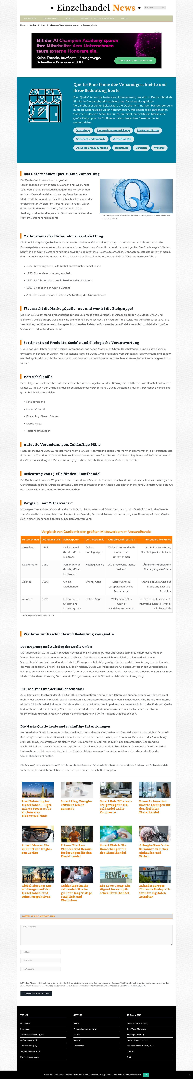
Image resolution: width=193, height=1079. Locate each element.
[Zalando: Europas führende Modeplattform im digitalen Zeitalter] (155, 874)
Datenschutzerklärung (133, 986)
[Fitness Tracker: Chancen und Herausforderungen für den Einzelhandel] (77, 834)
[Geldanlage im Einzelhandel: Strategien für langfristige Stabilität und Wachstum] (77, 874)
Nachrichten (50, 18)
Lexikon (69, 18)
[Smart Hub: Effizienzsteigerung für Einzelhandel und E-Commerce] (116, 790)
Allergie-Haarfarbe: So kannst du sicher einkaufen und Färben (154, 850)
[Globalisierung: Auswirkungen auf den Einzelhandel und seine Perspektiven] (38, 874)
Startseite (30, 18)
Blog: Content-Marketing (137, 1023)
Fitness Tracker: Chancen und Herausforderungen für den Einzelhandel (77, 850)
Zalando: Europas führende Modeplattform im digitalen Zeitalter (154, 891)
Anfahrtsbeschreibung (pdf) (32, 1034)
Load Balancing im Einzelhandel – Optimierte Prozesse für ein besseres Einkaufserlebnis (37, 808)
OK (146, 1075)
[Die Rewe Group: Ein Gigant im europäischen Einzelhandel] (116, 874)
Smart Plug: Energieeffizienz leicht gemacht (76, 804)
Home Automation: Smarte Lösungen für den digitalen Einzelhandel (155, 806)
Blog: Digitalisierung (135, 1034)
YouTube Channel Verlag (137, 1040)
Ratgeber (77, 1040)
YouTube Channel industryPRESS (141, 1046)
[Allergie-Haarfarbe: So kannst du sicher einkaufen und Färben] (155, 834)
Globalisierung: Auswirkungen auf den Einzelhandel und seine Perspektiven (37, 891)
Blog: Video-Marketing (136, 1029)
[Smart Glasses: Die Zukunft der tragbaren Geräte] (38, 834)
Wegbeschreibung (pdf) (30, 1051)
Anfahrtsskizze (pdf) (28, 1040)
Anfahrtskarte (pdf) (28, 1046)
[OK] (189, 1074)
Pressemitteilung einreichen (97, 18)
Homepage (25, 1023)
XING (129, 1057)
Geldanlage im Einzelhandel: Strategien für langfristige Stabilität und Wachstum (76, 893)
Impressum (25, 1029)
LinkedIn (130, 1051)
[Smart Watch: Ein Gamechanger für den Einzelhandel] (116, 834)
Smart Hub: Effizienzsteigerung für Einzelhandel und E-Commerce (116, 806)
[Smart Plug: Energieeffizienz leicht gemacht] (77, 790)
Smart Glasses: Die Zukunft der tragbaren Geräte (37, 848)
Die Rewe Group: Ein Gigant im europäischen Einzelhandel (115, 889)
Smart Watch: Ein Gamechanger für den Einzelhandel (113, 848)
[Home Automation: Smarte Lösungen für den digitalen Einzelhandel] (155, 790)
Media (124, 18)
